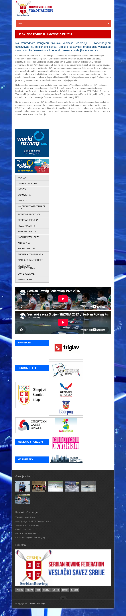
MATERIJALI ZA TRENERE (30, 260)
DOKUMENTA (24, 195)
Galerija (56, 590)
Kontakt (74, 590)
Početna (19, 590)
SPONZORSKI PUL (27, 249)
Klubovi (46, 590)
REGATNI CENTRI (26, 226)
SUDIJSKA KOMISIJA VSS (30, 254)
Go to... (20, 24)
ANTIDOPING (24, 243)
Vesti (38, 590)
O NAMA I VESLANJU (28, 183)
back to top (63, 597)
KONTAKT (22, 178)
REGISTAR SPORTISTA (29, 214)
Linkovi (65, 590)
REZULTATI (23, 201)
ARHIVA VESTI (25, 279)
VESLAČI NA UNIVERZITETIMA (26, 267)
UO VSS (22, 189)
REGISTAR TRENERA (28, 220)
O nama (29, 590)
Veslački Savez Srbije (37, 604)
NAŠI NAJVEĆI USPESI (29, 237)
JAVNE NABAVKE (26, 274)
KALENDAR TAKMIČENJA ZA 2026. (31, 207)
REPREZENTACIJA (27, 231)
